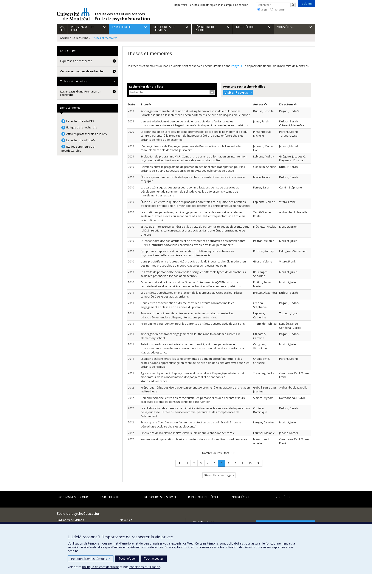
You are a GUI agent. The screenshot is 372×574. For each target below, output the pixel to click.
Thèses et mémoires (73, 81)
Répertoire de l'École (203, 497)
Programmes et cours (73, 497)
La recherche (80, 38)
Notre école (241, 497)
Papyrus (237, 66)
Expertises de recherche (76, 61)
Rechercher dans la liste (146, 86)
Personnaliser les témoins (90, 559)
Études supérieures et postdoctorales (78, 149)
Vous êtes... (284, 497)
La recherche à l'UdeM (80, 140)
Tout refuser (127, 558)
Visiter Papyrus (236, 92)
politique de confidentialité (100, 567)
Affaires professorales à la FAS (86, 134)
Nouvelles (126, 520)
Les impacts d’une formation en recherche (80, 92)
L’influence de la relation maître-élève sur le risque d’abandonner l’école (188, 433)
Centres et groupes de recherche (82, 71)
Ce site (263, 9)
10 (251, 463)
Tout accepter (153, 558)
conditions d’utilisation (144, 567)
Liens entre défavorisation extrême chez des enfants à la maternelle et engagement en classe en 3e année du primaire (187, 305)
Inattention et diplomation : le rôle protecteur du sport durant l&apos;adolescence (194, 439)
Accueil (64, 38)
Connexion (241, 5)
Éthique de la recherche (81, 127)
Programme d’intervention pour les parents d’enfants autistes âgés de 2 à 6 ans (193, 324)
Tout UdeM (279, 9)
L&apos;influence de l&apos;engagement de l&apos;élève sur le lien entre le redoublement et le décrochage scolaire (191, 148)
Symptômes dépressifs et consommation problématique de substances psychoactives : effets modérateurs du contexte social (187, 253)
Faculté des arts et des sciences (120, 14)
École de (122, 19)
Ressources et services (161, 497)
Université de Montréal (73, 14)
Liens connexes (70, 108)
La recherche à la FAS (80, 121)
